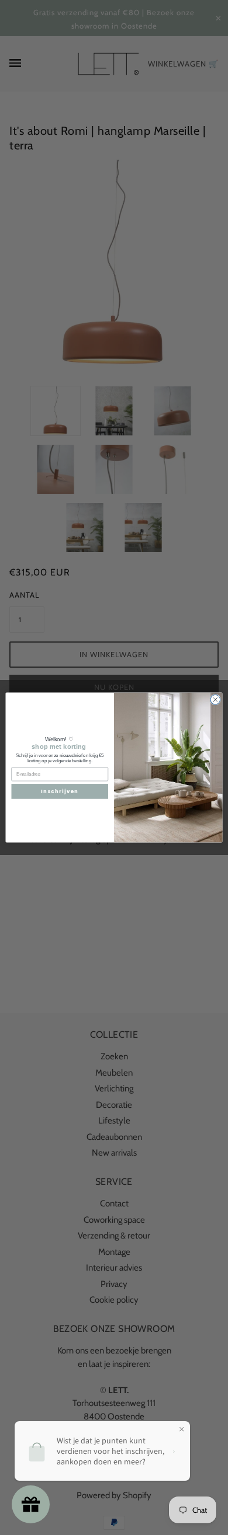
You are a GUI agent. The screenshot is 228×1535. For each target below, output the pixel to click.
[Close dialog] (215, 699)
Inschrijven (60, 791)
